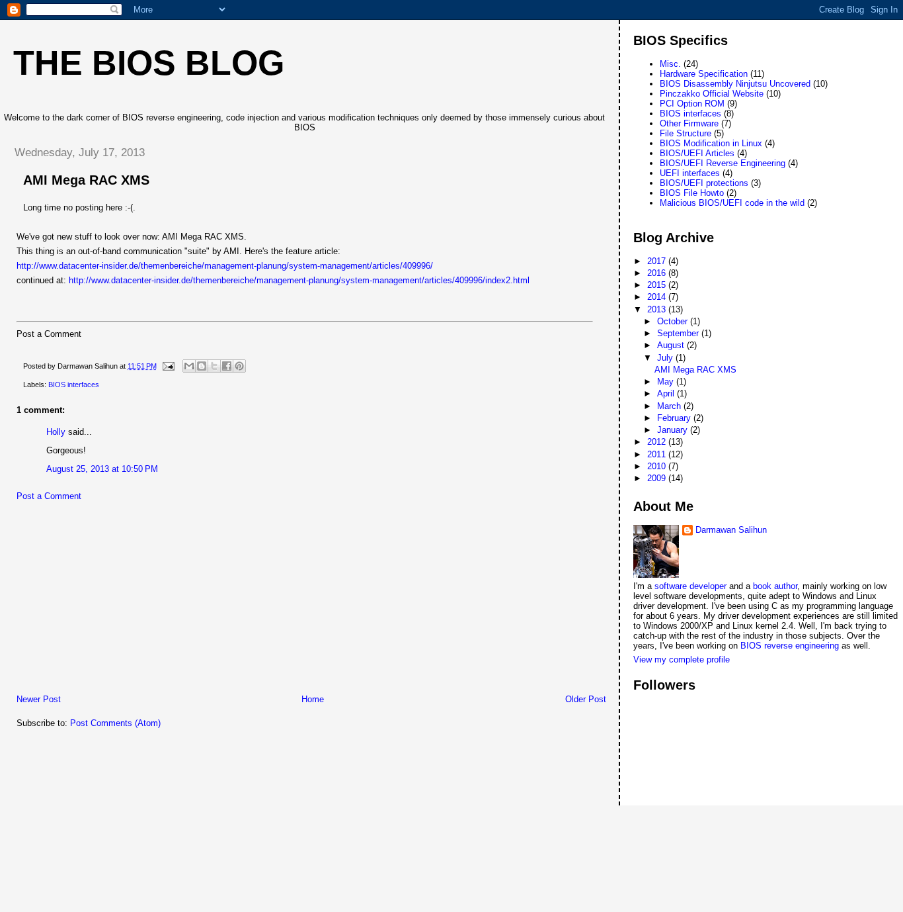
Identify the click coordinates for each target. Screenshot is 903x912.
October (673, 321)
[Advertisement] (102, 601)
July (666, 358)
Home (312, 699)
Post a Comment (49, 496)
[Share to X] (214, 366)
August (672, 345)
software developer (690, 586)
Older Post (585, 699)
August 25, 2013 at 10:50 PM (102, 469)
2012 (657, 442)
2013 (657, 309)
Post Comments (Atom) (115, 723)
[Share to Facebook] (226, 366)
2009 (657, 478)
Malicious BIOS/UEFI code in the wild (732, 203)
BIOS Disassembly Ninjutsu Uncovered (735, 84)
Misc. (670, 64)
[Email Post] (168, 366)
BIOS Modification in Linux (711, 143)
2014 (657, 297)
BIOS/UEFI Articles (697, 153)
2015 (657, 285)
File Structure (685, 133)
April (667, 393)
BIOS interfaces (73, 384)
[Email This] (189, 366)
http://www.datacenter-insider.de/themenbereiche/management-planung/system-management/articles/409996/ (225, 266)
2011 (657, 454)
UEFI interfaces (690, 173)
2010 (657, 466)
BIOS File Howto (692, 193)
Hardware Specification (704, 74)
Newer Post (39, 699)
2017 (657, 261)
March (670, 406)
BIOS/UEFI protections (704, 183)
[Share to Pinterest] (239, 366)
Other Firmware (689, 123)
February (675, 418)
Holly (55, 432)
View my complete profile (681, 659)
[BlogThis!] (201, 366)
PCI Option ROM (692, 104)
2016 (657, 273)
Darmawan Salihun (731, 530)
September (679, 333)
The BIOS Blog (148, 63)
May (666, 382)
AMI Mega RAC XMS (695, 370)
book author (775, 586)
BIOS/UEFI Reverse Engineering (722, 163)
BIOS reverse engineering (789, 646)
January (673, 430)
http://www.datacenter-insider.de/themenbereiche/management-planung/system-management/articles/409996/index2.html (299, 280)
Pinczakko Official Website (712, 94)
